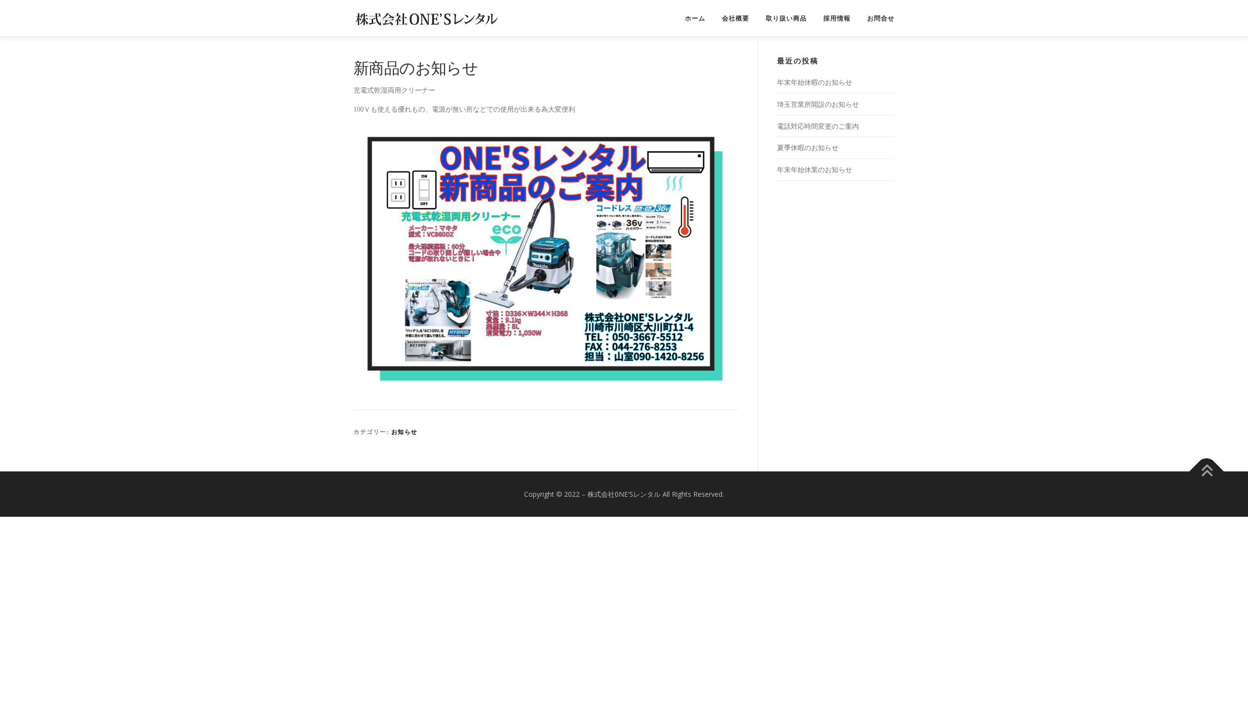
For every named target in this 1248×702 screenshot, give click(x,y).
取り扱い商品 (786, 18)
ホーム (695, 18)
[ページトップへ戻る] (1207, 471)
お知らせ (404, 432)
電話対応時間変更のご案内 (818, 126)
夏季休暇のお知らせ (807, 147)
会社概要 (735, 18)
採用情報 (837, 18)
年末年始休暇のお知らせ (814, 82)
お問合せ (881, 18)
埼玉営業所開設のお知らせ (818, 104)
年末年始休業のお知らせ (814, 169)
